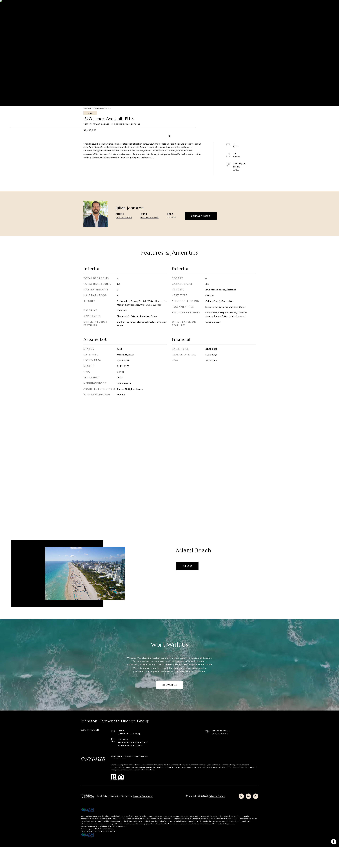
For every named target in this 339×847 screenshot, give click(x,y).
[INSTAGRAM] (241, 796)
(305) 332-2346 (124, 217)
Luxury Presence (143, 796)
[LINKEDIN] (248, 796)
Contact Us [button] (169, 685)
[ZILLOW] (255, 796)
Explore (187, 566)
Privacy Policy (217, 796)
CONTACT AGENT (200, 216)
